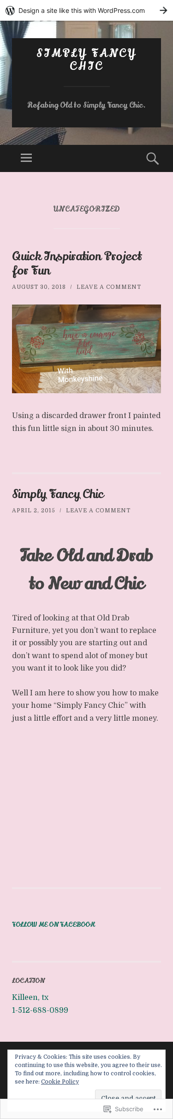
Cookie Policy (60, 1082)
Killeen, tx (30, 997)
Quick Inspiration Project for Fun (77, 263)
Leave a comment (109, 287)
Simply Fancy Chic (86, 60)
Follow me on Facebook (53, 924)
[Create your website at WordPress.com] (86, 10)
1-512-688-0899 (40, 1010)
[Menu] (26, 158)
